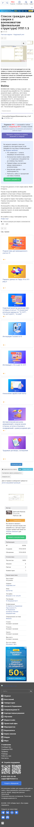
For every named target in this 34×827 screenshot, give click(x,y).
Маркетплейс (9, 720)
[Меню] (3, 3)
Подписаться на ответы (10, 469)
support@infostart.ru (9, 779)
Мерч (6, 741)
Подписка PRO (7, 749)
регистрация (6, 483)
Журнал (7, 696)
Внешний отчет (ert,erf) (13, 596)
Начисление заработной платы (14, 393)
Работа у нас (6, 756)
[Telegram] (3, 813)
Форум (7, 737)
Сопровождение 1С (11, 710)
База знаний (9, 699)
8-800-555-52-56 (8, 776)
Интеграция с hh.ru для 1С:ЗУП (14, 365)
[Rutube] (7, 818)
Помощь (4, 754)
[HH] (12, 813)
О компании (6, 745)
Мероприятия (9, 727)
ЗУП (7, 224)
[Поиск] (7, 3)
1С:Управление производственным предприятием (12, 611)
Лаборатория (9, 703)
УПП (2, 224)
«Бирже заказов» (12, 150)
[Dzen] (16, 813)
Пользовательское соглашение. (12, 796)
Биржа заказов (10, 734)
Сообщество (6, 747)
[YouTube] (3, 818)
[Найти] (31, 691)
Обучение (8, 716)
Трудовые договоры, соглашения (15, 450)
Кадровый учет (11, 585)
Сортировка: (11, 473)
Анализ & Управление (13, 706)
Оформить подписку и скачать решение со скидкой (17, 135)
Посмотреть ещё (16, 464)
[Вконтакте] (7, 813)
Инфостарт (5, 219)
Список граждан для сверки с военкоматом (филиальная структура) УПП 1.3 (16, 22)
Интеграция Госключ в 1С (12, 336)
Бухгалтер (9, 590)
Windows (9, 618)
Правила (4, 751)
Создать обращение (11, 783)
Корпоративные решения (14, 713)
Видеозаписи (9, 730)
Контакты (5, 758)
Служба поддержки (12, 762)
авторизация (15, 483)
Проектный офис (11, 723)
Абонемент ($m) (11, 644)
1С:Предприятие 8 (11, 601)
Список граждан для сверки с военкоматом (16, 221)
